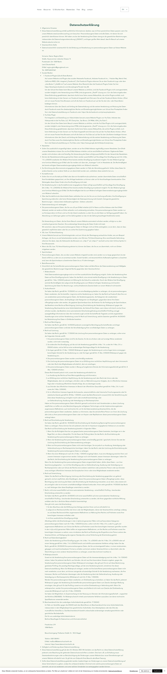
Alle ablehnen (145, 671)
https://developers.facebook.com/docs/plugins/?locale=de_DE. (67, 87)
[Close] (165, 670)
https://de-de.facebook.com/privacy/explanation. (99, 112)
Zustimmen (157, 671)
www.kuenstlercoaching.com (63, 34)
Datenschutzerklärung (115, 671)
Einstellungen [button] (134, 671)
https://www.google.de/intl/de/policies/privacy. (97, 143)
